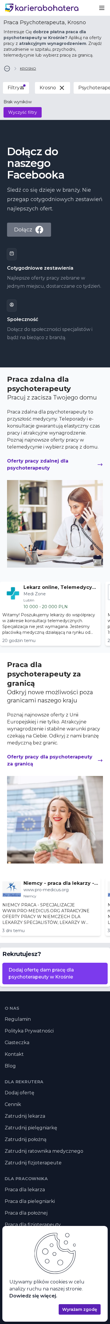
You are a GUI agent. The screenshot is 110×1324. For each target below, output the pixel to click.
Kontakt (14, 1054)
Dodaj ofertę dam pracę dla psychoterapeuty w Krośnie (41, 973)
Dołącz (23, 229)
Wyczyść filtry (22, 112)
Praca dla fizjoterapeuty (33, 1224)
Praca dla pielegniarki (30, 1201)
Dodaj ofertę (19, 1093)
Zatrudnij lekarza (25, 1116)
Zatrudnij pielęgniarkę (31, 1128)
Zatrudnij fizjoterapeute (33, 1163)
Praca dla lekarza (25, 1189)
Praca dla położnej (26, 1213)
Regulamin (18, 1019)
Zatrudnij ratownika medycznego (44, 1151)
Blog (10, 1066)
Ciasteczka (17, 1042)
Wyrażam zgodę (79, 1309)
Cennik (13, 1104)
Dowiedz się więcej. (33, 1296)
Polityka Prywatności (29, 1031)
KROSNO (28, 68)
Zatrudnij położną (25, 1139)
